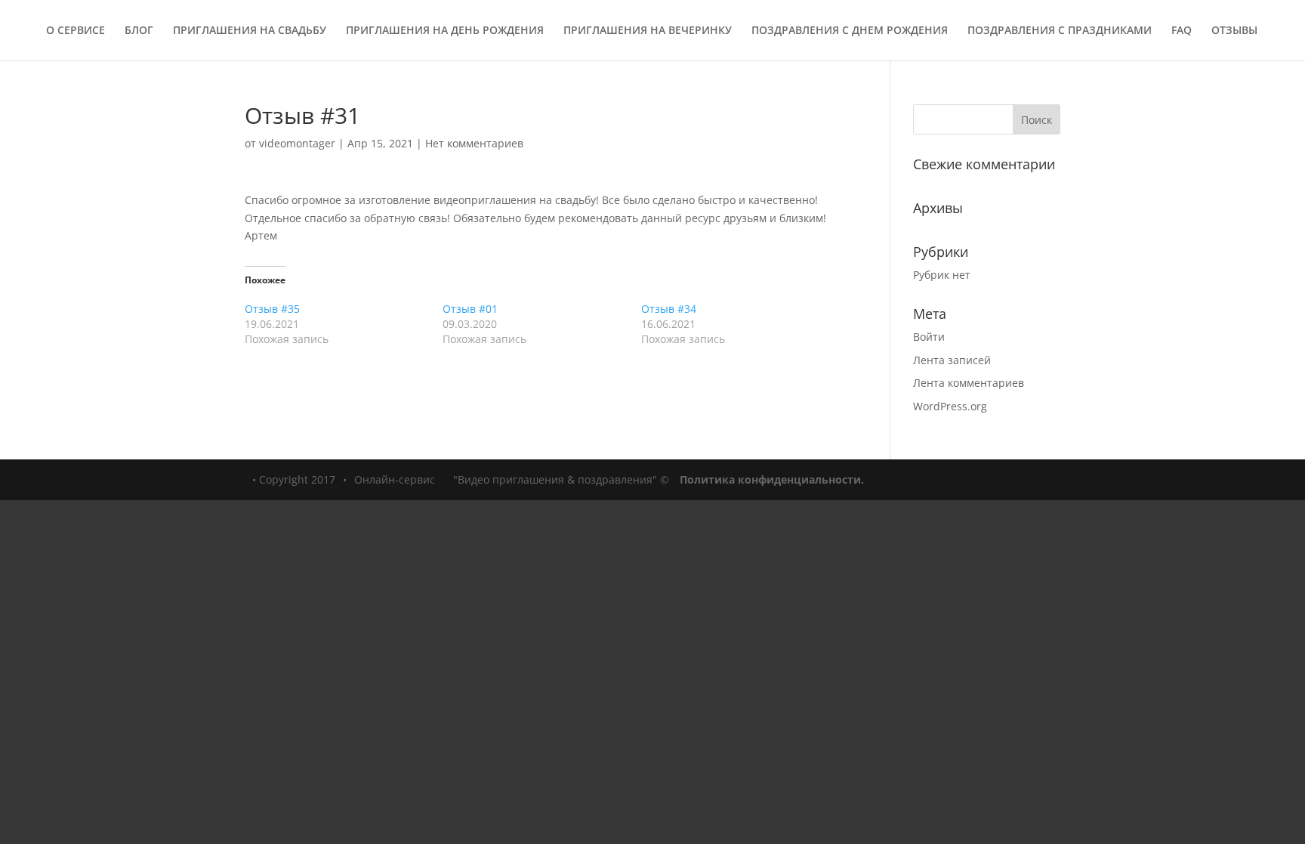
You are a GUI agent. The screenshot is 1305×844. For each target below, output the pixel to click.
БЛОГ (139, 31)
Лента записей (952, 360)
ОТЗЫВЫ (1234, 31)
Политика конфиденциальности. (772, 479)
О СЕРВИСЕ (75, 31)
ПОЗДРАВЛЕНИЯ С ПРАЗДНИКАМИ (1059, 31)
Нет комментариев (474, 143)
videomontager (297, 143)
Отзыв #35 (272, 308)
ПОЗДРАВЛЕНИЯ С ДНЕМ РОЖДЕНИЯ (849, 31)
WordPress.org (950, 406)
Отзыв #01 (470, 308)
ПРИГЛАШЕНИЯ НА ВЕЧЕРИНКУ (647, 31)
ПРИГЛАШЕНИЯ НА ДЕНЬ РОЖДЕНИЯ (445, 31)
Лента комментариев (968, 383)
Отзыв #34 (668, 308)
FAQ (1181, 31)
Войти (929, 336)
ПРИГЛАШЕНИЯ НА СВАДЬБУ (249, 31)
